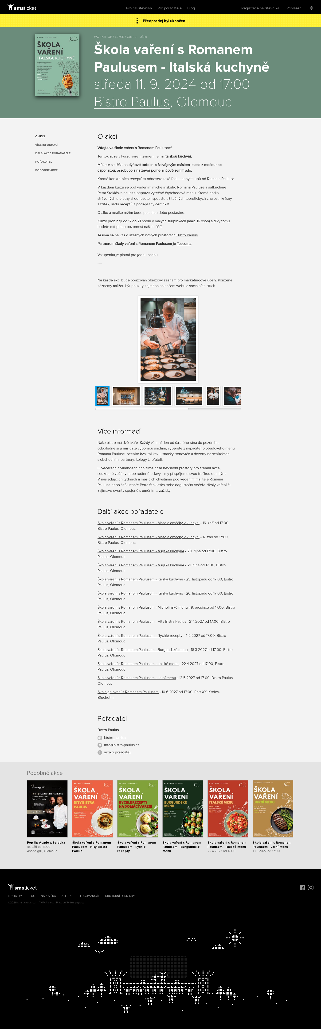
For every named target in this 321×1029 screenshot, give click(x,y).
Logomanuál (89, 896)
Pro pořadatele (170, 8)
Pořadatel (43, 162)
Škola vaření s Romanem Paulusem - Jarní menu (137, 678)
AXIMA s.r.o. (46, 902)
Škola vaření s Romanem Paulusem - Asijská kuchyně (141, 551)
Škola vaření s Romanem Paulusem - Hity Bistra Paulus (142, 621)
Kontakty (15, 896)
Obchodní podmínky (120, 896)
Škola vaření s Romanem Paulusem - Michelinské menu (143, 607)
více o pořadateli (117, 752)
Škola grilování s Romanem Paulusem (128, 692)
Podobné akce (46, 170)
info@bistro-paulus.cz (121, 745)
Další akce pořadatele (52, 153)
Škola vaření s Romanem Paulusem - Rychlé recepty (140, 635)
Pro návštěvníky (139, 8)
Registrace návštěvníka (260, 8)
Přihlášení (294, 8)
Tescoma (184, 243)
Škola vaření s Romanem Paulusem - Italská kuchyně (140, 579)
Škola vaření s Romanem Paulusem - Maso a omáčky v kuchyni (149, 523)
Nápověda (48, 896)
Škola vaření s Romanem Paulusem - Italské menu (138, 663)
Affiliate (68, 896)
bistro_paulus (115, 737)
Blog (191, 8)
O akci (40, 136)
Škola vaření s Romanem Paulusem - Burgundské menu (143, 649)
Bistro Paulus (132, 102)
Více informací (46, 145)
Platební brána (65, 902)
